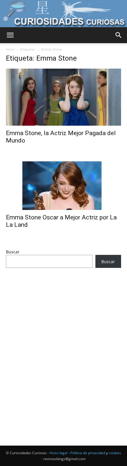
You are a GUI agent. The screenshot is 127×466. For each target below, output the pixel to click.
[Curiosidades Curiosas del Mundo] (63, 13)
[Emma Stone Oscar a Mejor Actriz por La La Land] (63, 181)
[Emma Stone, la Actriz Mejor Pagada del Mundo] (63, 97)
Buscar (12, 252)
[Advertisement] (63, 345)
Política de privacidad (87, 452)
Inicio (10, 49)
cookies (115, 452)
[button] (10, 35)
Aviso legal (58, 452)
